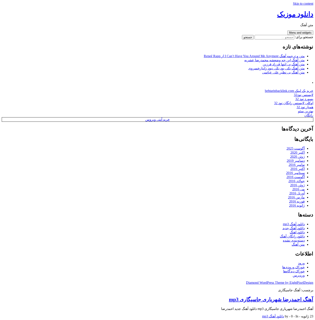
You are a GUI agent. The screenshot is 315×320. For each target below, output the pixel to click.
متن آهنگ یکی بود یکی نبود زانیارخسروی (276, 68)
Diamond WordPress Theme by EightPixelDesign (279, 282)
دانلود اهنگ (297, 232)
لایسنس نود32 (303, 95)
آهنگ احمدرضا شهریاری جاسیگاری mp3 (271, 299)
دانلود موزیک (295, 14)
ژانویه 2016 (297, 205)
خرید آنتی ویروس (157, 119)
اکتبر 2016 (297, 169)
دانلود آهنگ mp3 (294, 224)
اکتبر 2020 (297, 152)
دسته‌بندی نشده (294, 240)
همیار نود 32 (305, 107)
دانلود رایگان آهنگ (292, 236)
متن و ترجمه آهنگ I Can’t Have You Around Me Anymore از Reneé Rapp (254, 56)
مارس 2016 (296, 197)
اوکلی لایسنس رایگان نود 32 (293, 103)
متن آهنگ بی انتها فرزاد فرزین (284, 64)
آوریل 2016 (297, 193)
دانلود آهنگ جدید (293, 228)
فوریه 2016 (297, 201)
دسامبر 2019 (296, 160)
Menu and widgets (300, 32)
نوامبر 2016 (297, 165)
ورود (301, 263)
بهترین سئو (305, 111)
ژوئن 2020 (297, 156)
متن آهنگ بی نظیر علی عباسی (283, 72)
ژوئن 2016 (297, 185)
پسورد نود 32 (304, 99)
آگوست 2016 (295, 177)
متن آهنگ (298, 244)
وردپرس (299, 275)
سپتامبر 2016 (295, 173)
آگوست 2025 (295, 148)
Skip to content (303, 3)
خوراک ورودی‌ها (293, 267)
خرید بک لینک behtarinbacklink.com (289, 91)
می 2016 (298, 189)
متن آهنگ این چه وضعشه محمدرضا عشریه (274, 60)
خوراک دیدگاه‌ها (294, 271)
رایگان (308, 115)
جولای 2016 (296, 181)
